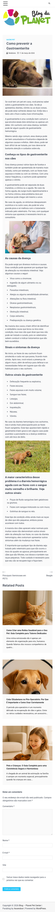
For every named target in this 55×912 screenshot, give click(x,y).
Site (4, 865)
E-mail (6, 853)
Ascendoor (19, 908)
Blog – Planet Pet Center (30, 905)
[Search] (49, 3)
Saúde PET (10, 40)
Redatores (12, 53)
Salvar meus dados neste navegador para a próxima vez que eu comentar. (26, 878)
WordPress (41, 908)
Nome (6, 840)
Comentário (8, 806)
